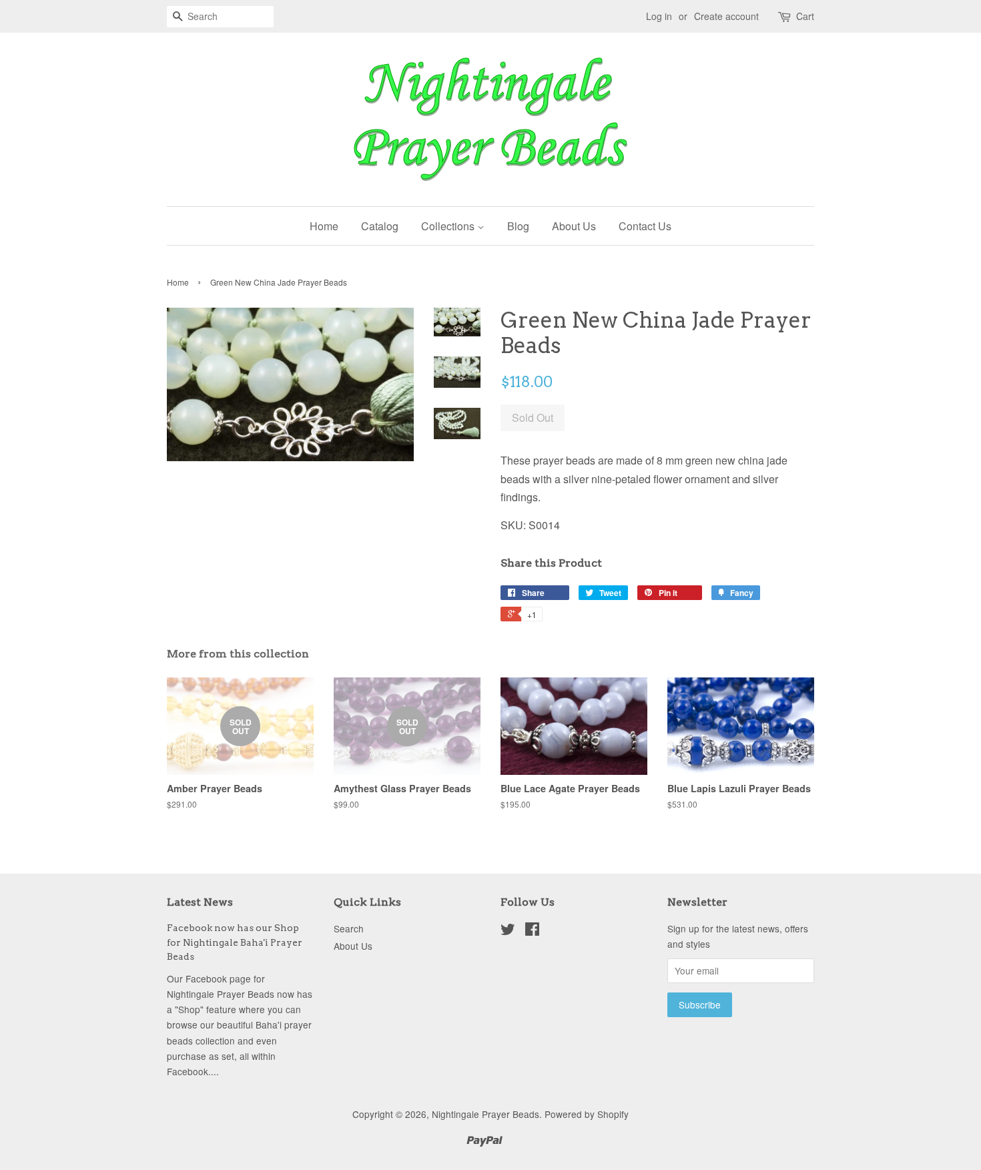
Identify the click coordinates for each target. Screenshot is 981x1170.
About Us (574, 226)
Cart (805, 16)
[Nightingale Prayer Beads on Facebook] (532, 931)
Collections (449, 226)
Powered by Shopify (587, 1114)
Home (324, 226)
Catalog (379, 226)
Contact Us (645, 226)
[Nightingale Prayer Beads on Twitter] (508, 931)
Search (349, 928)
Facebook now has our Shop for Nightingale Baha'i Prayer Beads (234, 942)
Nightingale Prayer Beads (485, 1114)
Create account (726, 16)
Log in (659, 16)
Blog (518, 226)
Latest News (200, 902)
